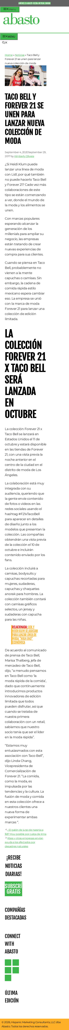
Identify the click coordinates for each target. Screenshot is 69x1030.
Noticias (20, 55)
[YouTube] (16, 970)
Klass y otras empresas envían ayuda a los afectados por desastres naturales (24, 842)
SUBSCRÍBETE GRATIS (13, 889)
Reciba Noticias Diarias (42, 3)
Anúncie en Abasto (25, 3)
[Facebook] (8, 978)
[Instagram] (8, 970)
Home (9, 55)
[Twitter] (8, 962)
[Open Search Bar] (5, 43)
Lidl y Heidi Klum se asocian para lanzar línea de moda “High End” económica (25, 634)
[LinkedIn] (16, 962)
